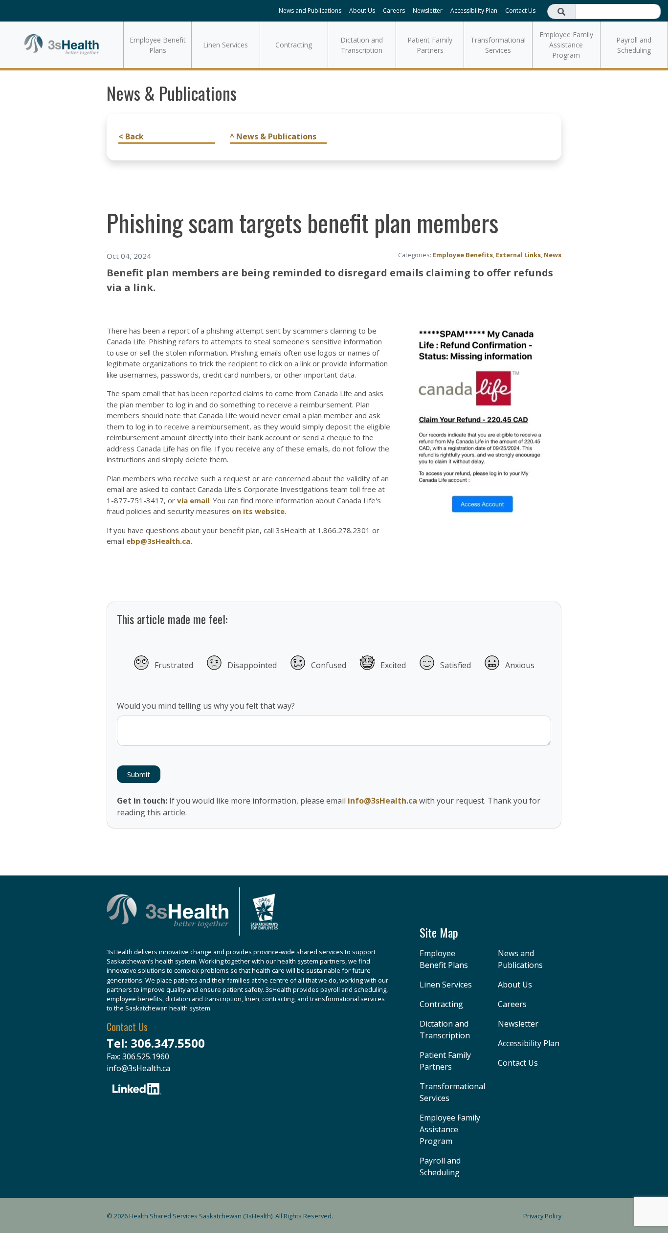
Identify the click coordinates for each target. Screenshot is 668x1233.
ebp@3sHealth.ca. (159, 541)
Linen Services (225, 44)
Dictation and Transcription (361, 45)
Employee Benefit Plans (158, 45)
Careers (394, 10)
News (552, 254)
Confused (328, 665)
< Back (131, 136)
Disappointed (252, 665)
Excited (393, 665)
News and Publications (310, 10)
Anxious (519, 665)
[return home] (192, 916)
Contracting (293, 44)
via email (193, 500)
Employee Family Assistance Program (566, 45)
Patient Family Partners (429, 45)
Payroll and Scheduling (633, 45)
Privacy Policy (542, 1215)
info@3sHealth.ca (382, 800)
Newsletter (428, 10)
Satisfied (455, 665)
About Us (362, 10)
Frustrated (174, 665)
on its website (258, 511)
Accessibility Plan (473, 10)
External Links (518, 254)
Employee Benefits (463, 254)
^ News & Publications (273, 136)
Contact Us (520, 10)
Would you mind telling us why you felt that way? (206, 705)
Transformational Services (498, 45)
